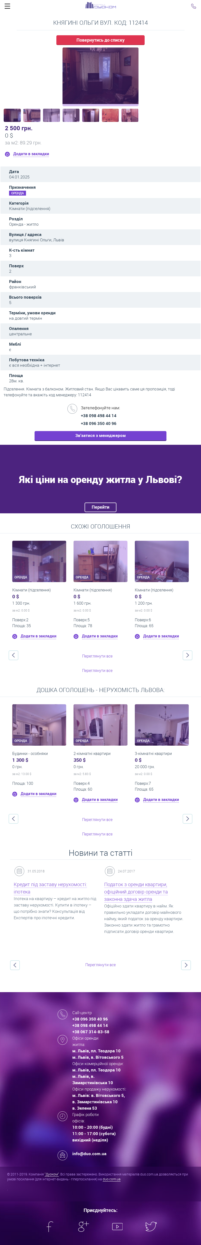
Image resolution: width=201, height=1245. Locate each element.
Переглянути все (97, 656)
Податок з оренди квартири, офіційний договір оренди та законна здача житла (136, 891)
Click (7, 7)
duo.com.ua (112, 1179)
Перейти (100, 507)
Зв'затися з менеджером (100, 435)
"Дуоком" (52, 1174)
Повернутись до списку (100, 40)
